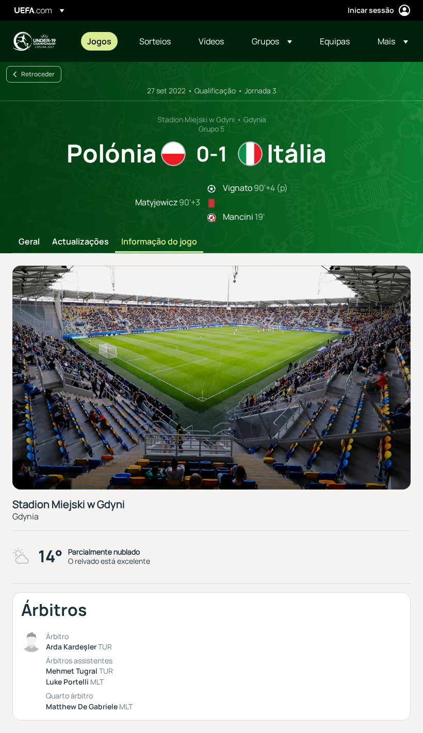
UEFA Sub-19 (34, 41)
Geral (29, 242)
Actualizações (80, 242)
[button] (272, 41)
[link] (99, 41)
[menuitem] (100, 41)
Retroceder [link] (38, 74)
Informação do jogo (159, 242)
